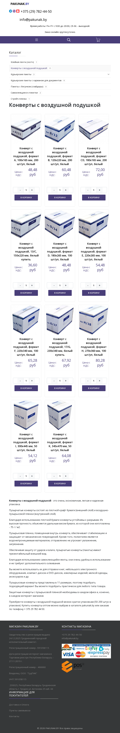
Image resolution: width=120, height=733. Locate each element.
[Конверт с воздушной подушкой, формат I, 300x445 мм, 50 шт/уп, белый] (26, 415)
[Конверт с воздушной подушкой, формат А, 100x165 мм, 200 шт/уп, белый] (26, 129)
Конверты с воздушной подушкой (31, 68)
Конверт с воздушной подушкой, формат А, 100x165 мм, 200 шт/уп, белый (26, 156)
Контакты (14, 716)
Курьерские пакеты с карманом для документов (38, 80)
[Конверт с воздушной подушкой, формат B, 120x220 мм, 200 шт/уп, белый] (60, 129)
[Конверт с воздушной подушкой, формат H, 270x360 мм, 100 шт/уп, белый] (94, 320)
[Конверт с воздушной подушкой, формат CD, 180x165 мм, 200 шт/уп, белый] (94, 129)
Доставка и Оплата (19, 704)
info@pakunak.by (33, 19)
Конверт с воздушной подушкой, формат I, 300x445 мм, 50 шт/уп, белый (26, 442)
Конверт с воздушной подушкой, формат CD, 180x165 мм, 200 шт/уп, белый (94, 156)
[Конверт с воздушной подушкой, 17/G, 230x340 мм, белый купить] (60, 320)
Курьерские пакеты (22, 74)
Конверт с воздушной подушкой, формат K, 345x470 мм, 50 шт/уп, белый (60, 442)
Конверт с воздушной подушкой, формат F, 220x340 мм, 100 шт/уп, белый (26, 346)
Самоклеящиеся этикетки (26, 92)
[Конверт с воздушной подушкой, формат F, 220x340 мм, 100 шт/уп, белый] (26, 320)
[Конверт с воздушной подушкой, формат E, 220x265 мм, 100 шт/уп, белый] (94, 224)
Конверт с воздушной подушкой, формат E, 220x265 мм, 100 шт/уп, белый (94, 251)
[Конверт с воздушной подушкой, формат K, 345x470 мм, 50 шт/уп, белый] (60, 415)
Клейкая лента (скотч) (24, 62)
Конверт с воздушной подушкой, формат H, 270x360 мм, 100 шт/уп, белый (94, 346)
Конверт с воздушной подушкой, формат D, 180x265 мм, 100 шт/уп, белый (60, 251)
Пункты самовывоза (19, 710)
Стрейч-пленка (20, 98)
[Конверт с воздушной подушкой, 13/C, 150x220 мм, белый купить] (26, 224)
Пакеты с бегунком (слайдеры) (28, 86)
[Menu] (36, 39)
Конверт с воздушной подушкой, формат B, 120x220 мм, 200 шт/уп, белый (60, 156)
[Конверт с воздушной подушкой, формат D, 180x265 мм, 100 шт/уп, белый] (60, 224)
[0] (99, 39)
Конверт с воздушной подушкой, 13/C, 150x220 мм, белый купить (26, 251)
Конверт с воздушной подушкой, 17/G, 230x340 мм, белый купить (60, 346)
